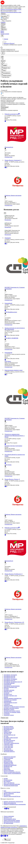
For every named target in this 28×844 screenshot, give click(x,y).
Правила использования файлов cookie (11, 12)
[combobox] (8, 49)
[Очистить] (3, 53)
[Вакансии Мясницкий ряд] (15, 134)
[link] (3, 27)
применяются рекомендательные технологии (14, 826)
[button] (2, 31)
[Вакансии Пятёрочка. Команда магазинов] (15, 181)
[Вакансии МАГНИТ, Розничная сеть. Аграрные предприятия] (15, 266)
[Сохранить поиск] (2, 57)
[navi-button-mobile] (2, 36)
